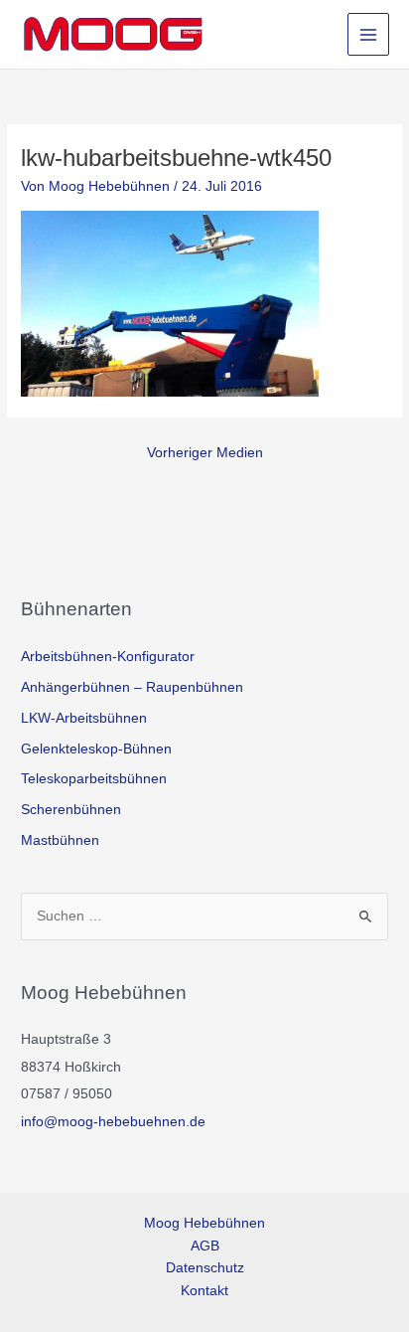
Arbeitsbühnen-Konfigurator (108, 656)
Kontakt (204, 1290)
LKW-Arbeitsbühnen (84, 718)
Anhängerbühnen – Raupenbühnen (132, 687)
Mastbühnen (60, 840)
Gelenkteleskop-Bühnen (96, 749)
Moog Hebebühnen (204, 1223)
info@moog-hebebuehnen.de (113, 1121)
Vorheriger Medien (205, 452)
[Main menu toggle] (368, 34)
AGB (205, 1246)
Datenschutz (205, 1267)
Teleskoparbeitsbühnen (94, 778)
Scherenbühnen (71, 809)
